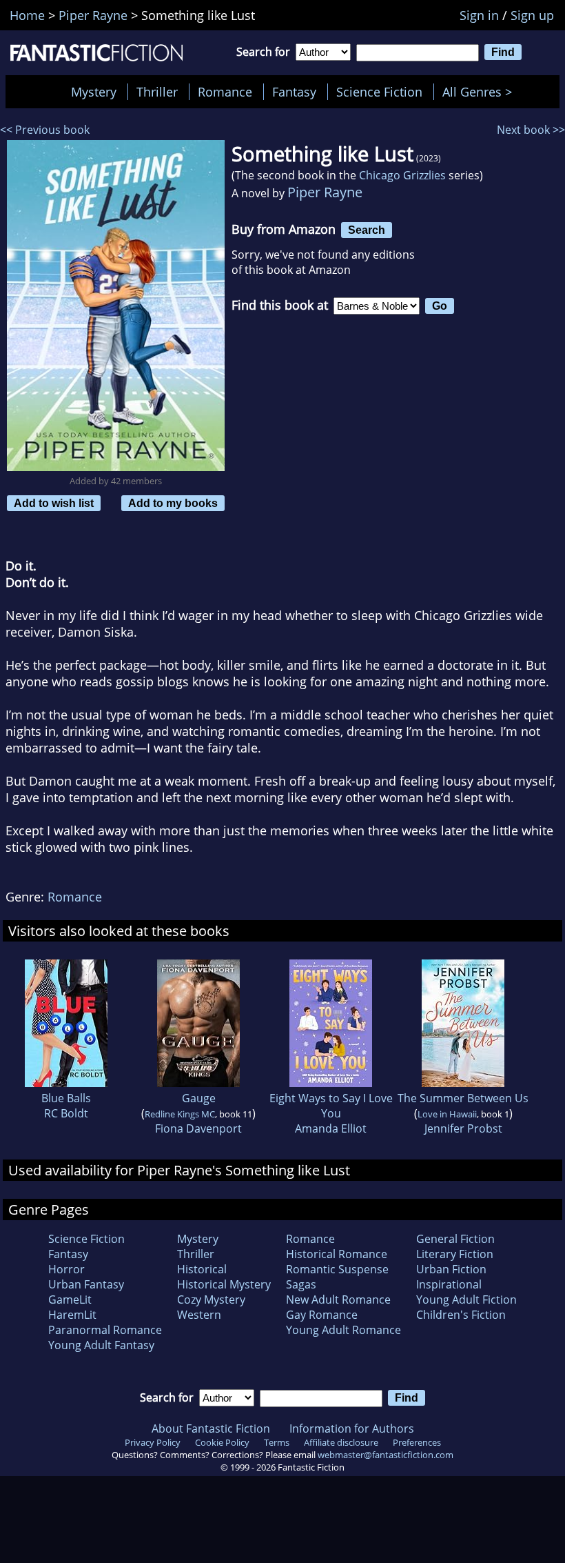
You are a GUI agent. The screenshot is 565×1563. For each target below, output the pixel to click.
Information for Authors (351, 1428)
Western (199, 1314)
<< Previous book (45, 129)
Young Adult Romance (343, 1329)
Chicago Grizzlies (402, 175)
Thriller (157, 91)
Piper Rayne (324, 192)
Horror (66, 1269)
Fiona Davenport (198, 1128)
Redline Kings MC (180, 1114)
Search (366, 229)
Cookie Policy (222, 1442)
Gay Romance (322, 1314)
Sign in (479, 15)
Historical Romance (336, 1254)
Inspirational (449, 1284)
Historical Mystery (224, 1284)
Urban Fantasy (86, 1284)
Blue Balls (66, 1098)
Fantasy (294, 91)
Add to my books (173, 503)
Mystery (93, 91)
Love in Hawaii (447, 1114)
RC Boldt (66, 1113)
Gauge (199, 1098)
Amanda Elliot (331, 1128)
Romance (225, 91)
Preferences (417, 1442)
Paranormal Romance (105, 1329)
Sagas (301, 1284)
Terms (276, 1442)
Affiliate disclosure (341, 1442)
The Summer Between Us (463, 1098)
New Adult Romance (338, 1299)
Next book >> (531, 129)
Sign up (532, 15)
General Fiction (455, 1238)
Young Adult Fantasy (101, 1345)
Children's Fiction (461, 1314)
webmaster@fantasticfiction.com (385, 1454)
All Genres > (480, 91)
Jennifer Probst (463, 1128)
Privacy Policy (153, 1442)
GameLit (70, 1299)
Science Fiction (379, 91)
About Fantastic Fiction (211, 1428)
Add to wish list (54, 503)
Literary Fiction (454, 1254)
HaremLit (72, 1314)
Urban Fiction (451, 1269)
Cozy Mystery (211, 1299)
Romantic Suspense (337, 1269)
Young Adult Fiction (466, 1299)
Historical (202, 1269)
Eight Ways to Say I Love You (331, 1106)
